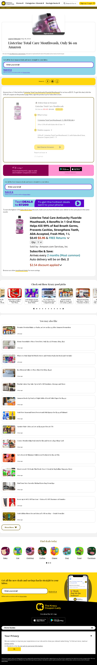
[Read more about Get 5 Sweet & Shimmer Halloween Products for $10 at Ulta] (8, 458)
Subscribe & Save (26, 210)
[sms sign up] (48, 203)
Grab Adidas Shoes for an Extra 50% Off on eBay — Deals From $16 (40, 513)
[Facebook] (48, 81)
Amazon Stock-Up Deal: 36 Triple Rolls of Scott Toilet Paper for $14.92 (41, 398)
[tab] (36, 308)
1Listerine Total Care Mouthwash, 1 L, (56, 120)
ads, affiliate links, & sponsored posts (18, 53)
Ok (14, 649)
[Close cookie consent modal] (91, 636)
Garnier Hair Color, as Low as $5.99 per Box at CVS (35, 426)
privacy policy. (9, 644)
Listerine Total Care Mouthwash (49, 106)
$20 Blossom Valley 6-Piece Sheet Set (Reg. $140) (34, 370)
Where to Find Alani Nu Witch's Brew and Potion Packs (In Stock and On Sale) (44, 356)
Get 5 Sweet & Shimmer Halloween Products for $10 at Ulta (38, 455)
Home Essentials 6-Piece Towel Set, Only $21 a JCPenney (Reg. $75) (41, 341)
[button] (92, 628)
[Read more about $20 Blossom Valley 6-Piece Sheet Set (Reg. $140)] (8, 373)
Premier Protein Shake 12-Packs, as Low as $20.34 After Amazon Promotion (44, 327)
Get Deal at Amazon (45, 147)
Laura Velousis (14, 39)
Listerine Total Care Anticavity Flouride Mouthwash (42, 92)
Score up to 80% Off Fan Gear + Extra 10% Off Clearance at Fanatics (41, 499)
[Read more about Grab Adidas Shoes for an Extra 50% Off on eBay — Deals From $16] (8, 516)
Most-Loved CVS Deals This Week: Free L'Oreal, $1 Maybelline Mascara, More (44, 469)
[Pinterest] (52, 81)
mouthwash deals (21, 270)
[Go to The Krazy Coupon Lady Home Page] (8, 3)
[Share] (57, 81)
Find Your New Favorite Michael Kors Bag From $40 (35, 483)
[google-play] (57, 620)
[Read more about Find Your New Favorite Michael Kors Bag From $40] (8, 486)
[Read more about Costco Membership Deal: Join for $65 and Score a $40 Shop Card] (8, 444)
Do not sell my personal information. (30, 646)
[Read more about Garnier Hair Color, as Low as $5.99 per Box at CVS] (8, 429)
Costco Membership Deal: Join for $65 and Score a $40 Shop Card (40, 441)
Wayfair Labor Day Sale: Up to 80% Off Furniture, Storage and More (41, 384)
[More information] (64, 124)
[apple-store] (40, 620)
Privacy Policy (26, 72)
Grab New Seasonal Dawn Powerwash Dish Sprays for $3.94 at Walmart (42, 412)
